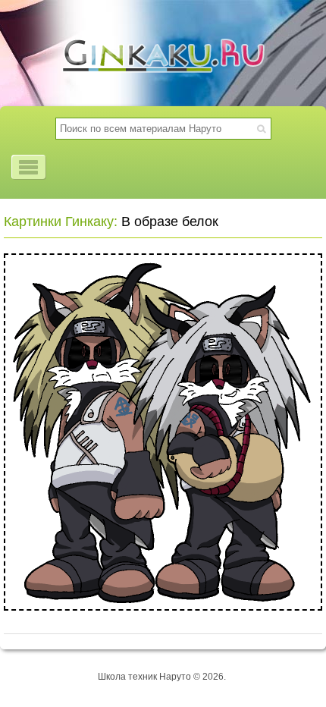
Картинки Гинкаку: (61, 221)
